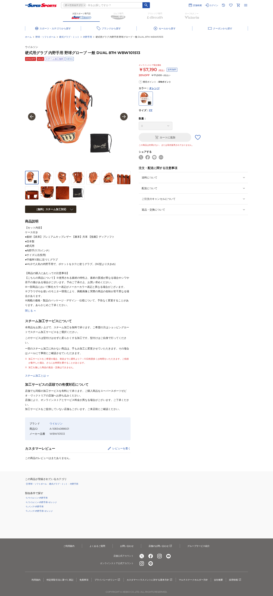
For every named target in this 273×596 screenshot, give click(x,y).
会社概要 (218, 579)
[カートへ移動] (238, 5)
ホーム (28, 36)
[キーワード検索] (146, 5)
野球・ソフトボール (45, 36)
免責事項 (83, 579)
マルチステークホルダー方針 (193, 579)
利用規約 (36, 579)
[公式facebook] (150, 556)
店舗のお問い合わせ (159, 546)
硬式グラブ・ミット (69, 36)
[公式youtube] (168, 556)
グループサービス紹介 (198, 546)
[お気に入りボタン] (198, 137)
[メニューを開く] (245, 5)
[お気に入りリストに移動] (231, 5)
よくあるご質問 (97, 546)
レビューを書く (121, 448)
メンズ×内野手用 (35, 506)
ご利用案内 (68, 546)
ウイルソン (31, 47)
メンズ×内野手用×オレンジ (40, 511)
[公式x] (141, 556)
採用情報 (233, 579)
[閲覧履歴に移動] (223, 5)
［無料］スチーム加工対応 (50, 209)
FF (150, 110)
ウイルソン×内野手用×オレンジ (42, 502)
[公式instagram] (159, 556)
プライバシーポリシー (106, 579)
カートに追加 (167, 137)
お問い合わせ (127, 546)
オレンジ (154, 88)
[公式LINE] (150, 563)
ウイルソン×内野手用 (38, 497)
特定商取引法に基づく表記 (60, 579)
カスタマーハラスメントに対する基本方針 (148, 579)
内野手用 (87, 36)
